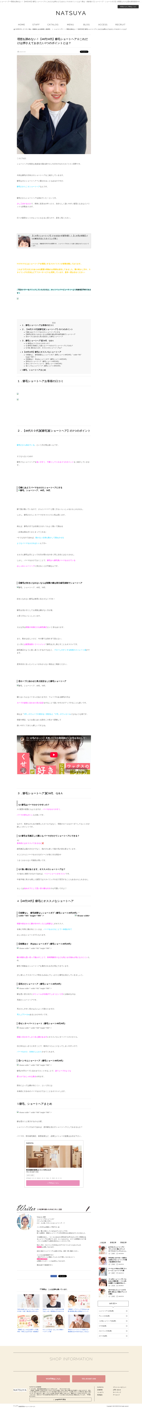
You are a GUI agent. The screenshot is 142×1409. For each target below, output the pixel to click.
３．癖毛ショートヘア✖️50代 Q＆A (37, 341)
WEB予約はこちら (53, 1379)
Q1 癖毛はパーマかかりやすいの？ (38, 343)
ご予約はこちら (53, 1183)
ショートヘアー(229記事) (106, 1311)
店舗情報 (100, 1390)
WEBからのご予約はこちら (128, 6)
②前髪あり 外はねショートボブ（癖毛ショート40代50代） (47, 359)
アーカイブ (116, 1395)
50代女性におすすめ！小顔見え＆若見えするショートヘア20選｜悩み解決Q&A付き (117, 1260)
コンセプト (100, 1392)
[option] (53, 1164)
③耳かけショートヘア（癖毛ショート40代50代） (43, 361)
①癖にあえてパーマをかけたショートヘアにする (43, 332)
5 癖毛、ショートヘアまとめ (34, 370)
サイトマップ (117, 1392)
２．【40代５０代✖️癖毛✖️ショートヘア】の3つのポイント (47, 329)
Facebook (67, 1366)
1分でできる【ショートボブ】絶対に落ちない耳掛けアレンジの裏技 (117, 1292)
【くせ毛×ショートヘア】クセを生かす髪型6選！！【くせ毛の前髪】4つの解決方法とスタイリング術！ (59, 237)
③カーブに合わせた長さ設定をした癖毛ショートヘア (44, 336)
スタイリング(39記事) (105, 1331)
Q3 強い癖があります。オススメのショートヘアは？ (44, 348)
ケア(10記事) (102, 1326)
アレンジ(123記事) (104, 1316)
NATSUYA (100, 1387)
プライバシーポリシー (119, 1387)
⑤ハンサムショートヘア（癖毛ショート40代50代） (43, 366)
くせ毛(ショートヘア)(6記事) (107, 1321)
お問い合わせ (117, 1390)
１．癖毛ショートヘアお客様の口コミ (38, 325)
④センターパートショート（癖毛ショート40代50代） (44, 363)
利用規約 (100, 1395)
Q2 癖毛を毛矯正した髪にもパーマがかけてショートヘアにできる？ (49, 345)
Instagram (74, 1366)
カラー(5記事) (103, 1336)
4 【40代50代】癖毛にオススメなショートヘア (41, 352)
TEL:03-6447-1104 (89, 1379)
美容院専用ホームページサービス (27, 1406)
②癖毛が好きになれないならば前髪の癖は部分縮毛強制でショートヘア (50, 334)
